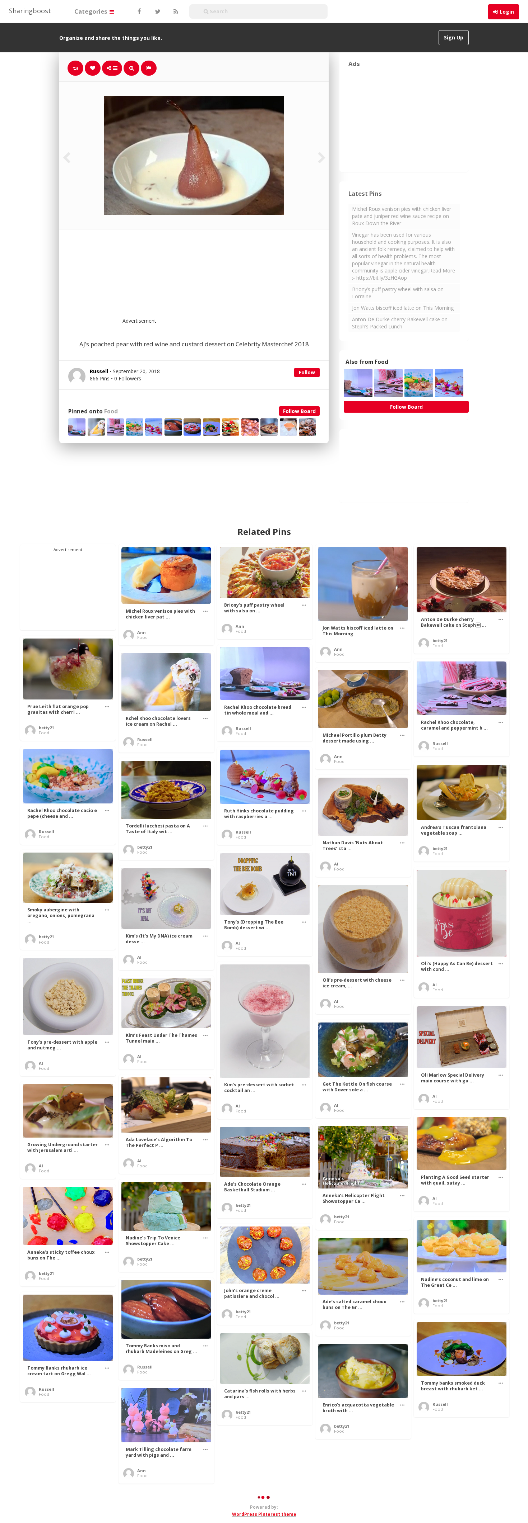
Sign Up (453, 37)
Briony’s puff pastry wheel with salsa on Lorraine (398, 293)
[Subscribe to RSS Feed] (175, 11)
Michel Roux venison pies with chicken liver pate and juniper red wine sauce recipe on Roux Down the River (401, 216)
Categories (91, 11)
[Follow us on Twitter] (157, 11)
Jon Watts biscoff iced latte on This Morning (403, 307)
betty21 (440, 640)
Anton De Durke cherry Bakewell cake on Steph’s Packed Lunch (400, 323)
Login (507, 11)
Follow (307, 372)
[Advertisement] (211, 278)
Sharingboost (30, 10)
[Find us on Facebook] (139, 11)
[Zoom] (131, 68)
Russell (243, 728)
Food (111, 411)
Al (336, 864)
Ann (141, 632)
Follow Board (299, 411)
